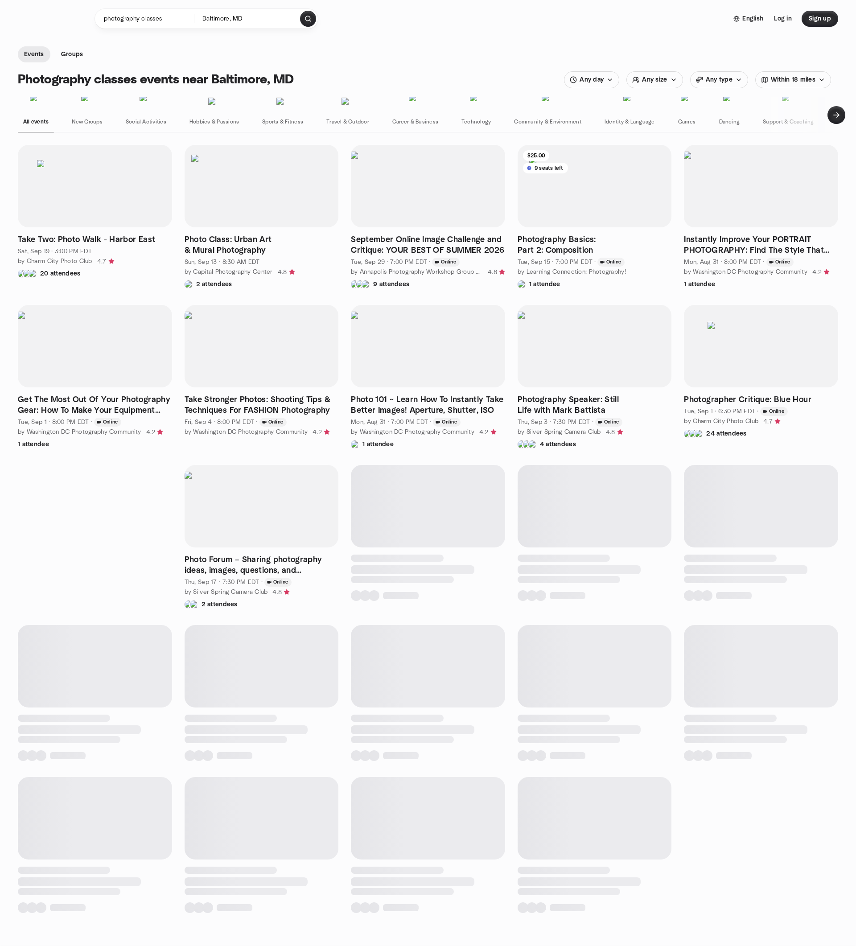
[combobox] (247, 18)
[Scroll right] (836, 115)
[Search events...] (308, 19)
